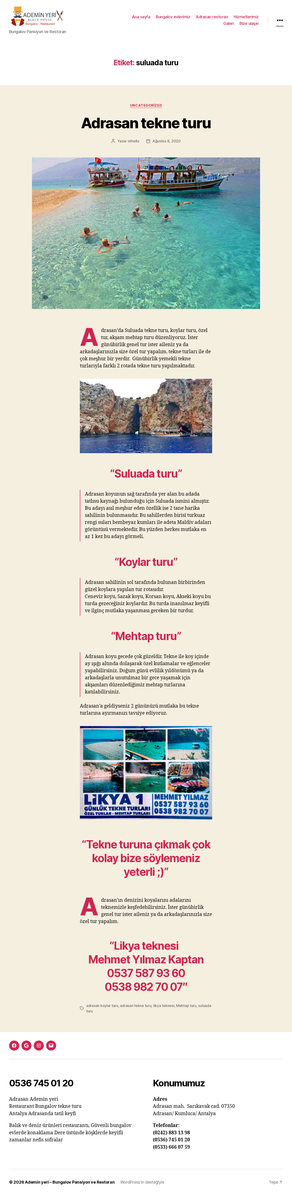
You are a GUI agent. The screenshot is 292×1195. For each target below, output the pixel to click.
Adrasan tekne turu (146, 123)
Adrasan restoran (212, 16)
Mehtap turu (186, 1005)
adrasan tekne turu (135, 1005)
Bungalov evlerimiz (173, 16)
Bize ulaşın (249, 23)
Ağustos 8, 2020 (166, 141)
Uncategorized (146, 105)
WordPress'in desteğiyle (142, 1182)
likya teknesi (163, 1005)
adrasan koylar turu (102, 1005)
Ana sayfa (141, 16)
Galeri (228, 23)
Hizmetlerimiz (246, 16)
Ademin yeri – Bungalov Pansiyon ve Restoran (70, 1182)
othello (133, 141)
